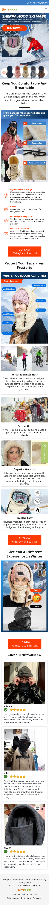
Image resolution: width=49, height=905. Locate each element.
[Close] (45, 446)
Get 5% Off (44, 455)
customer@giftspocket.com (24, 894)
